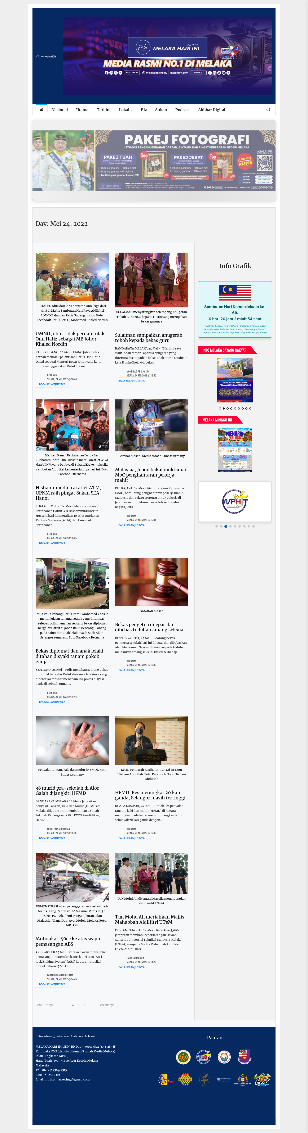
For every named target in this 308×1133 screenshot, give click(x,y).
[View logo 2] (221, 529)
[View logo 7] (244, 529)
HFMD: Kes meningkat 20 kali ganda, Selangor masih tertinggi (150, 795)
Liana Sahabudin (136, 958)
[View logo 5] (235, 529)
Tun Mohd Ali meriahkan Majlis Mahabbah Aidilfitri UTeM (149, 919)
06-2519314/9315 (54, 1070)
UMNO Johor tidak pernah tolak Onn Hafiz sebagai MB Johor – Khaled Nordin (70, 339)
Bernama (52, 375)
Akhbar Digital (211, 109)
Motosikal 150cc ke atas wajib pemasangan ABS (68, 941)
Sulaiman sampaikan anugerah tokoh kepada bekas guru (148, 337)
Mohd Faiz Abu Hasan (138, 371)
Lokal (124, 109)
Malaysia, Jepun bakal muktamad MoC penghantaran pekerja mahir (151, 475)
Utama (82, 109)
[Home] (41, 110)
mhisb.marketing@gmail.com (67, 1079)
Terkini (104, 109)
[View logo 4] (230, 529)
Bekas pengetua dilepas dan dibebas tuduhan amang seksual (150, 627)
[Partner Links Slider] (235, 505)
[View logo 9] (253, 529)
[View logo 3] (226, 529)
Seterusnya (106, 1005)
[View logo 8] (249, 529)
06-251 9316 (51, 1075)
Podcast (182, 109)
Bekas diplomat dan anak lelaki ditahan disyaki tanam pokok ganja (69, 656)
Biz (144, 109)
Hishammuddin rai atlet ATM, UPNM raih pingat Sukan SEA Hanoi (68, 493)
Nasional (60, 109)
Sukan (161, 109)
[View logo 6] (239, 529)
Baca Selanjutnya (52, 384)
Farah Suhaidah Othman (60, 975)
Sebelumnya (45, 1005)
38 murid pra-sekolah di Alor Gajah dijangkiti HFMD (67, 790)
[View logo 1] (216, 529)
